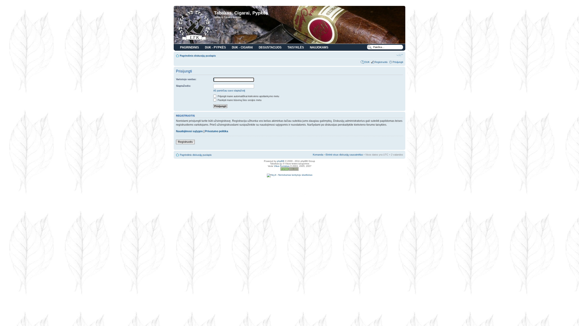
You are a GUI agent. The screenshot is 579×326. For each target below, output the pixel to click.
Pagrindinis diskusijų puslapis (198, 55)
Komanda (318, 154)
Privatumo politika (216, 131)
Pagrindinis (189, 47)
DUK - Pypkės (215, 47)
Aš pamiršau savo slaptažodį (229, 90)
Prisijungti (398, 62)
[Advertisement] (289, 184)
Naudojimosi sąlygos (189, 131)
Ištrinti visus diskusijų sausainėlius (344, 154)
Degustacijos (270, 47)
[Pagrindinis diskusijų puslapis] (194, 25)
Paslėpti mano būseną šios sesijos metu (239, 100)
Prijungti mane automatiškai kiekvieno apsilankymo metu (248, 96)
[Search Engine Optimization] (289, 170)
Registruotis (381, 62)
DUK (367, 62)
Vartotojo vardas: (186, 79)
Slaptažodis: (183, 85)
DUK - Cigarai (242, 47)
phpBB (280, 161)
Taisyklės (295, 47)
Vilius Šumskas (282, 166)
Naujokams (319, 47)
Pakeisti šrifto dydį (399, 55)
